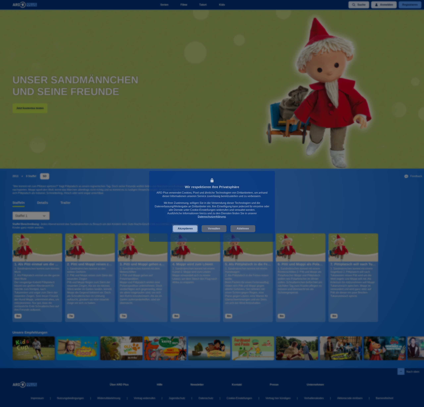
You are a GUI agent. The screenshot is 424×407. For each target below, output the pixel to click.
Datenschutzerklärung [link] (212, 215)
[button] (185, 227)
